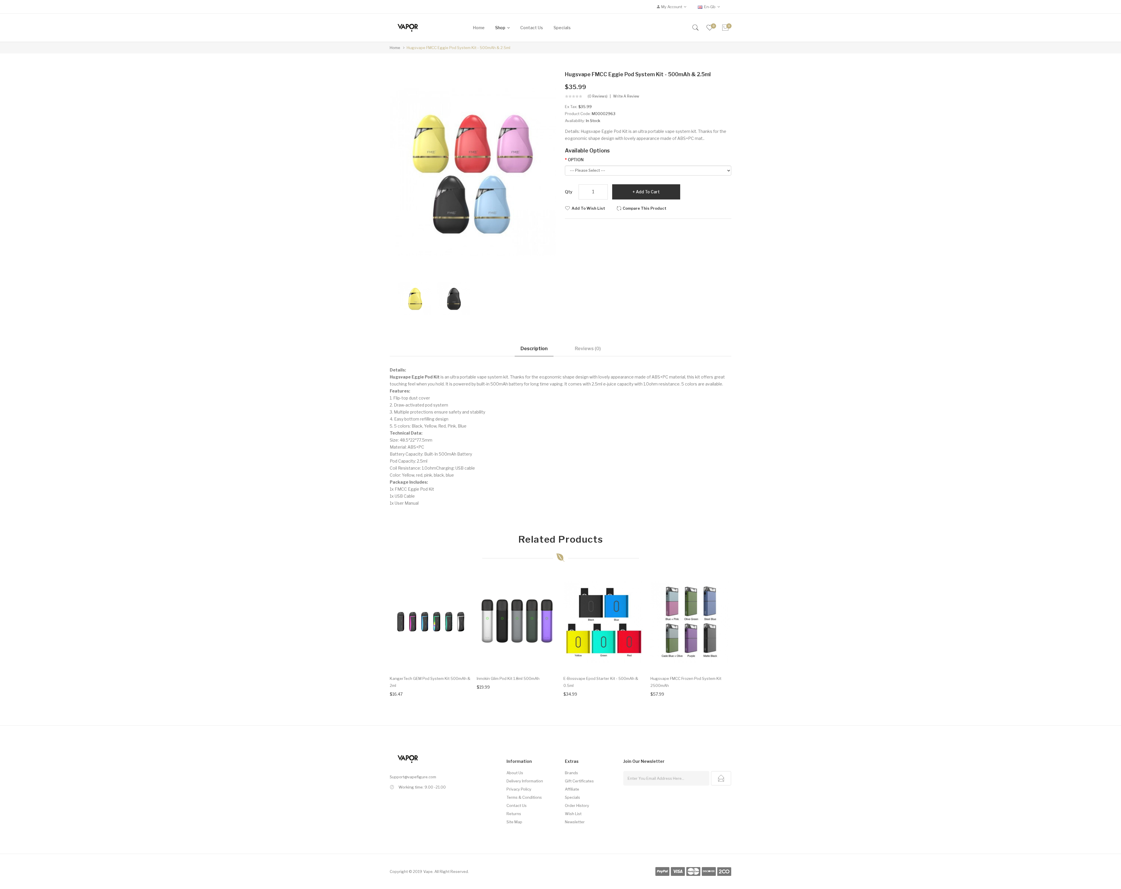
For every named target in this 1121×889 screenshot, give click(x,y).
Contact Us (516, 805)
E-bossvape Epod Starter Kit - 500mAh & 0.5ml (600, 682)
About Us (514, 772)
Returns (513, 813)
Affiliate (572, 789)
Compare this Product (644, 208)
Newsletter (575, 821)
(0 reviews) (598, 96)
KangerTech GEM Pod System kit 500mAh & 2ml (430, 682)
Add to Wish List (588, 208)
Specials (572, 797)
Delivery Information (524, 781)
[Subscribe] (721, 778)
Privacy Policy (518, 789)
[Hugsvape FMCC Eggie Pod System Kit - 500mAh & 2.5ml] (414, 297)
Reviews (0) (588, 348)
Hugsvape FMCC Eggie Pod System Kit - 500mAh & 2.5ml (458, 47)
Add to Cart (648, 191)
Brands (571, 772)
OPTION (576, 159)
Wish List (573, 813)
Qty (568, 191)
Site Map (514, 821)
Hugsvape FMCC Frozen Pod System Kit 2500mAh (685, 682)
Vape (428, 871)
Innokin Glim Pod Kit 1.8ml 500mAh (508, 678)
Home (395, 47)
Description (534, 348)
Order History (577, 805)
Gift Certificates (579, 781)
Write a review (626, 96)
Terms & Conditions (524, 797)
